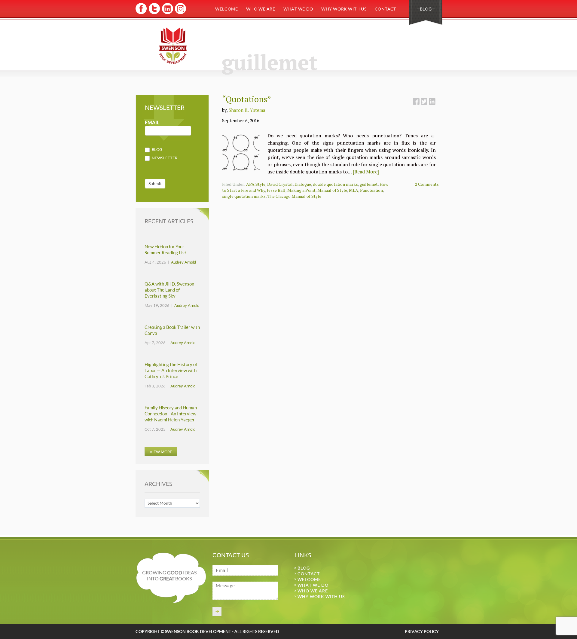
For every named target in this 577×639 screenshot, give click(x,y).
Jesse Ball (276, 190)
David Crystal (280, 184)
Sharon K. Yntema (247, 110)
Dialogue (303, 184)
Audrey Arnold (183, 262)
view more (161, 451)
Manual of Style (332, 190)
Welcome (226, 8)
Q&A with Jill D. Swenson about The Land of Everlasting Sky (169, 290)
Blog (426, 8)
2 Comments (427, 184)
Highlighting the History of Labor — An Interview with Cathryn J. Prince (171, 370)
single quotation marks (244, 196)
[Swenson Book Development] (173, 45)
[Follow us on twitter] (154, 13)
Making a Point (301, 190)
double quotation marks (335, 184)
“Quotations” (246, 99)
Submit (155, 183)
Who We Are (260, 8)
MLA (353, 190)
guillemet (369, 184)
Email (152, 122)
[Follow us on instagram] (179, 13)
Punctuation (371, 190)
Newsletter (164, 157)
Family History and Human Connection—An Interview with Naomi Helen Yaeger (171, 414)
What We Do (298, 8)
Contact (385, 8)
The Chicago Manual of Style (294, 196)
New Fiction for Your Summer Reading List (165, 249)
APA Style (255, 184)
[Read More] (366, 171)
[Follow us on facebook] (141, 13)
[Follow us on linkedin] (166, 13)
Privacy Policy (422, 631)
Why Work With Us (344, 8)
